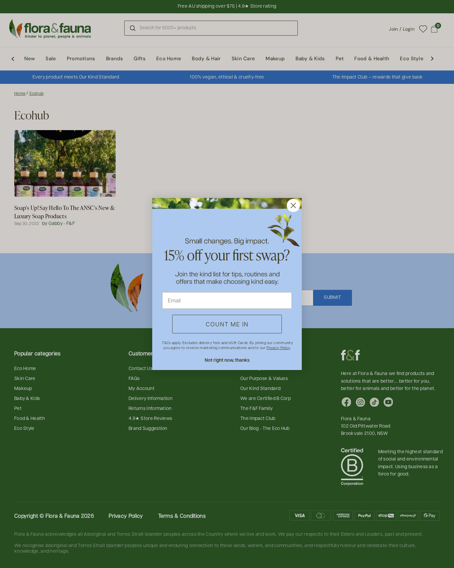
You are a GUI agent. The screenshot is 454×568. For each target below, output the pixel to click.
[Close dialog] (293, 205)
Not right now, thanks (227, 360)
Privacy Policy (278, 347)
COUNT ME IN (227, 324)
